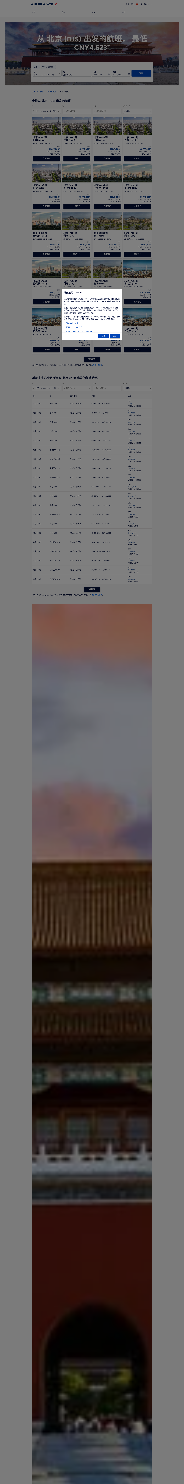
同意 (115, 336)
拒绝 (103, 336)
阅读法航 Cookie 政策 (74, 327)
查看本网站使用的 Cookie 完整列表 (79, 331)
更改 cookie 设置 (72, 323)
